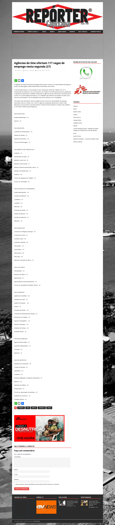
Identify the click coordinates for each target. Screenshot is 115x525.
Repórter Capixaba (29, 70)
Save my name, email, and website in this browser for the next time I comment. (37, 484)
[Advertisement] (57, 46)
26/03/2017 (19, 70)
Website (16, 479)
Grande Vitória (77, 120)
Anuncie (72, 31)
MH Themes (37, 521)
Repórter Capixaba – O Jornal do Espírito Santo (86, 139)
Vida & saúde (63, 497)
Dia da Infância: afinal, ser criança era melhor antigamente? (72, 502)
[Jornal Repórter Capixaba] (57, 29)
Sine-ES (34, 407)
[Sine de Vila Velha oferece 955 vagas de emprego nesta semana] (84, 504)
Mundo (52, 31)
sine (28, 407)
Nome (16, 469)
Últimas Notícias (77, 142)
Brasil (44, 31)
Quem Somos (62, 31)
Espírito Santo (32, 31)
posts (74, 133)
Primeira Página (19, 31)
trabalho (42, 407)
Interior (75, 114)
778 (48, 70)
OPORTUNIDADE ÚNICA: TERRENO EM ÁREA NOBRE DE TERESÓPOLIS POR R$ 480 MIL (85, 129)
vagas (49, 407)
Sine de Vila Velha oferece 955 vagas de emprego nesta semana (94, 503)
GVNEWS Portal (96, 31)
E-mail (16, 474)
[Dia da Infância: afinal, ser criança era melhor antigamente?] (62, 504)
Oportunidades (41, 70)
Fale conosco (82, 31)
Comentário (17, 457)
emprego (21, 407)
